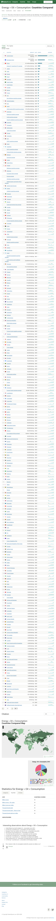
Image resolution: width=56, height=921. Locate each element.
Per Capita (10, 46)
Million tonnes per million (8, 805)
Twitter (52, 909)
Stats (14, 10)
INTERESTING (22, 19)
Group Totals (5, 48)
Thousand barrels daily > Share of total (11, 810)
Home (3, 10)
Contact (3, 904)
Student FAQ (5, 902)
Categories (15, 2)
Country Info (9, 10)
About (3, 900)
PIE (15, 19)
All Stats (20, 792)
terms (52, 917)
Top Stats (13, 792)
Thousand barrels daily (7, 808)
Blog (3, 906)
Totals (3, 46)
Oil (22, 10)
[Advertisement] (28, 31)
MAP (10, 19)
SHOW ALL (5, 18)
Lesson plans (5, 896)
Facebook (48, 909)
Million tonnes (5, 799)
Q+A (30, 19)
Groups (34, 2)
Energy (19, 10)
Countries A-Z (5, 894)
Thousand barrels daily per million (10, 813)
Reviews (4, 898)
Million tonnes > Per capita (8, 802)
